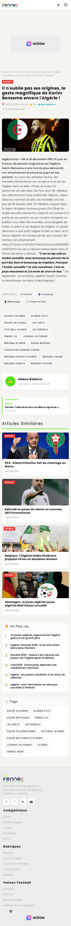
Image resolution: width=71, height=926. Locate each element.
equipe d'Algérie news (21, 731)
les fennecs (40, 329)
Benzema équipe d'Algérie (20, 356)
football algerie (15, 329)
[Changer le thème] (58, 4)
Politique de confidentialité (19, 905)
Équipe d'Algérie (12, 858)
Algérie (43, 744)
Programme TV (12, 869)
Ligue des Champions (16, 863)
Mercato (8, 852)
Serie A (7, 838)
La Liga (7, 827)
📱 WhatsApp (12, 301)
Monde (15, 72)
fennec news (15, 751)
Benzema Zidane (52, 356)
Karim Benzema (40, 343)
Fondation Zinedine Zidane (21, 350)
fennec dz (10, 336)
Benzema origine (41, 363)
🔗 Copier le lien (36, 301)
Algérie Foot (10, 159)
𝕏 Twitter (26, 294)
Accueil (6, 72)
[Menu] (66, 5)
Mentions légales (13, 899)
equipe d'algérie (14, 316)
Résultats (8, 874)
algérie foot (39, 316)
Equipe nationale (15, 322)
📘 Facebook (45, 294)
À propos (8, 888)
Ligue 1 (7, 816)
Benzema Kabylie (14, 363)
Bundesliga (9, 833)
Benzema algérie (14, 343)
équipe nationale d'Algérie (24, 738)
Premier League (12, 822)
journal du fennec (35, 336)
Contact (8, 894)
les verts (38, 322)
